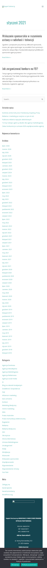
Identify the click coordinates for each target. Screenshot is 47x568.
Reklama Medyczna (9, 429)
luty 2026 (5, 152)
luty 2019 (5, 343)
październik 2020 (8, 276)
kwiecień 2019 (7, 336)
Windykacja (6, 452)
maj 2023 (5, 196)
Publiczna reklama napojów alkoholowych (16, 120)
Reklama (5, 425)
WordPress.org (7, 495)
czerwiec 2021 (7, 249)
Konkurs (5, 402)
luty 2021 (5, 263)
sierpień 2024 (7, 172)
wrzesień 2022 (7, 213)
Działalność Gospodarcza (11, 389)
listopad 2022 (7, 206)
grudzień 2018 (7, 350)
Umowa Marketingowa (10, 442)
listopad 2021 (7, 239)
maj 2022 (5, 223)
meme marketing (8, 409)
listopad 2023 (7, 186)
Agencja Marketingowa (10, 372)
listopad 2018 (7, 353)
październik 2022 (8, 209)
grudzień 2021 (7, 236)
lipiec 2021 (6, 246)
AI (2, 382)
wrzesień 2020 (7, 279)
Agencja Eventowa (8, 365)
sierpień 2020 (7, 283)
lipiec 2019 (6, 326)
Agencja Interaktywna (9, 369)
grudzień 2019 (7, 309)
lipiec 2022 (6, 219)
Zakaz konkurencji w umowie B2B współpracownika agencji (23, 126)
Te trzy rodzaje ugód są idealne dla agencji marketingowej (22, 123)
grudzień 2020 (7, 269)
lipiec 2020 (6, 286)
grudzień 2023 (7, 182)
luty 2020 (5, 303)
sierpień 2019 (7, 323)
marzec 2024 (6, 176)
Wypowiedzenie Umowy (10, 469)
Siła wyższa (6, 435)
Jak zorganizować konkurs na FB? (20, 68)
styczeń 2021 (6, 266)
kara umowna (7, 399)
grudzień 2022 (7, 203)
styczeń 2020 (6, 306)
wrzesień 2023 (7, 189)
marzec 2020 (6, 299)
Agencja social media (9, 379)
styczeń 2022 (6, 233)
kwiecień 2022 (7, 226)
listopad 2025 (7, 163)
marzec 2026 (6, 149)
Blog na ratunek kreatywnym (12, 385)
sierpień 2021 (7, 243)
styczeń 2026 (6, 156)
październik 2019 (8, 316)
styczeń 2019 (6, 346)
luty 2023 (5, 199)
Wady (4, 449)
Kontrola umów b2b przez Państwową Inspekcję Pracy (21, 113)
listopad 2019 (7, 313)
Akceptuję (15, 565)
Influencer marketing (9, 395)
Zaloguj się (6, 484)
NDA (3, 412)
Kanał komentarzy (8, 491)
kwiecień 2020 (7, 296)
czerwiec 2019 (7, 330)
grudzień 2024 (7, 169)
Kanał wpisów (7, 488)
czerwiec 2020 (7, 289)
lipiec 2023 (6, 193)
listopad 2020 (7, 273)
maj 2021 (5, 253)
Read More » (6, 57)
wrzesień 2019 (7, 319)
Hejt (3, 392)
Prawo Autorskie (8, 415)
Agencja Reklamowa (9, 375)
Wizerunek (6, 455)
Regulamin (6, 422)
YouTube (5, 472)
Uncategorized (7, 445)
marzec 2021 (6, 259)
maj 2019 (5, 333)
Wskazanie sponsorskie (10, 459)
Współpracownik (8, 462)
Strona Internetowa (9, 439)
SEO (3, 432)
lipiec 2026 (6, 146)
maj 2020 (5, 293)
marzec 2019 (6, 340)
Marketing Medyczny (9, 405)
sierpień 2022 (7, 216)
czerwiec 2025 (7, 166)
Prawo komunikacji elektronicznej (13, 419)
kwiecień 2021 (7, 256)
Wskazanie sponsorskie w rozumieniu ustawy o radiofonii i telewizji (22, 38)
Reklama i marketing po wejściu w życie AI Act (18, 116)
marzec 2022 (6, 229)
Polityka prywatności (29, 565)
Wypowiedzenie (7, 465)
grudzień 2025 (7, 159)
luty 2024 (5, 179)
